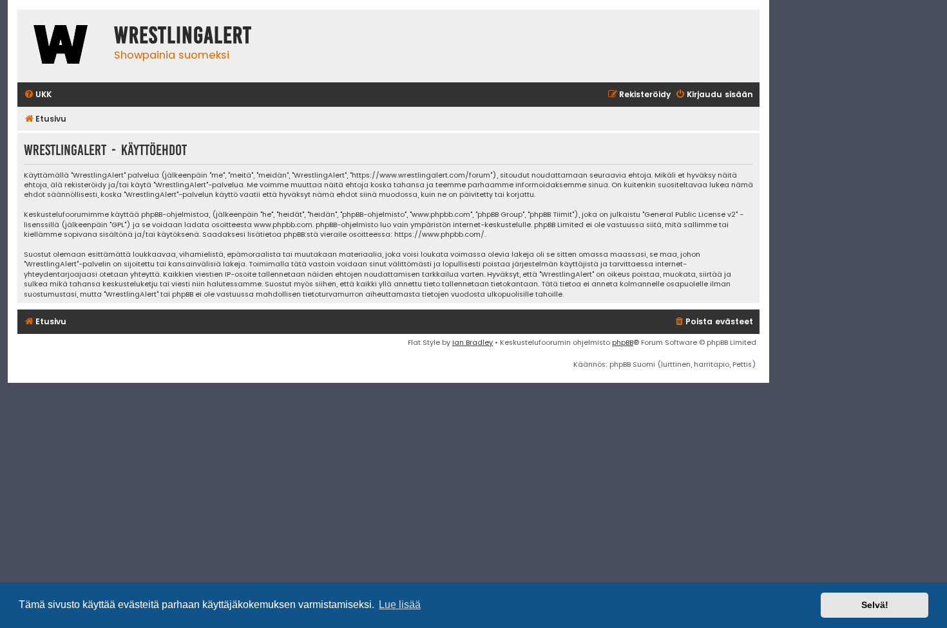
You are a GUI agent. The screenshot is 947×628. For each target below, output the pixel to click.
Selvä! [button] (874, 605)
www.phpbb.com (283, 225)
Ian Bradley (472, 342)
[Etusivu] (62, 46)
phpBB (622, 342)
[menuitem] (38, 95)
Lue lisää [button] (400, 604)
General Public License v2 (690, 214)
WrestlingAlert (183, 35)
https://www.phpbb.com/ (439, 234)
